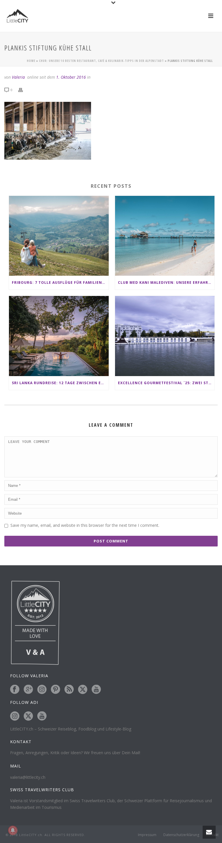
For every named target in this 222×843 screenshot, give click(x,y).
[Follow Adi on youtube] (42, 716)
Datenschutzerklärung (181, 835)
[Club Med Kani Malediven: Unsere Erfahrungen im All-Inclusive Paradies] (165, 236)
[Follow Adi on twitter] (28, 716)
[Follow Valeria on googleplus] (28, 690)
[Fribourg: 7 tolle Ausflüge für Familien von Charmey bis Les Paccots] (59, 236)
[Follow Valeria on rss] (69, 690)
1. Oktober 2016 (71, 77)
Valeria (18, 77)
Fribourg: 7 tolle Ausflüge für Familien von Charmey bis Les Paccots (60, 282)
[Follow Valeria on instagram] (42, 690)
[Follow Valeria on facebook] (14, 690)
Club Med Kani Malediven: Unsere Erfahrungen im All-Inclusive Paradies (166, 282)
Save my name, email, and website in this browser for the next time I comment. (84, 525)
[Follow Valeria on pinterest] (55, 690)
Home (31, 61)
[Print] (23, 89)
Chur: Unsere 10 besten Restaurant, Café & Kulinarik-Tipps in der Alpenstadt (101, 61)
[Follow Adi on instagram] (14, 716)
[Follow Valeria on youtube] (96, 690)
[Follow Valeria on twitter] (82, 690)
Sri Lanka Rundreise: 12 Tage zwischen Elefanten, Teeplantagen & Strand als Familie (60, 382)
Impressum (147, 835)
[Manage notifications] (12, 830)
